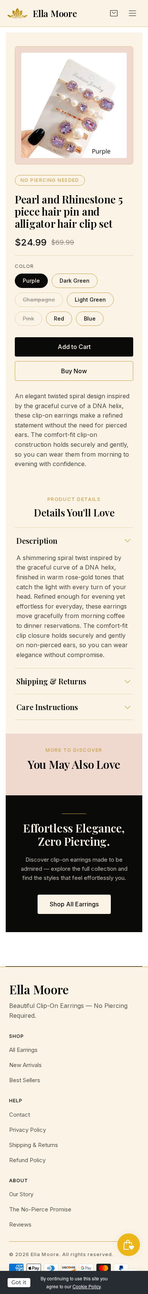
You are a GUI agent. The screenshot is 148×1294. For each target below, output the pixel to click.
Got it (19, 1282)
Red (59, 318)
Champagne (39, 299)
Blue (90, 318)
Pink (28, 318)
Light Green (90, 299)
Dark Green (75, 280)
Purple (31, 280)
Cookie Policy (86, 1286)
